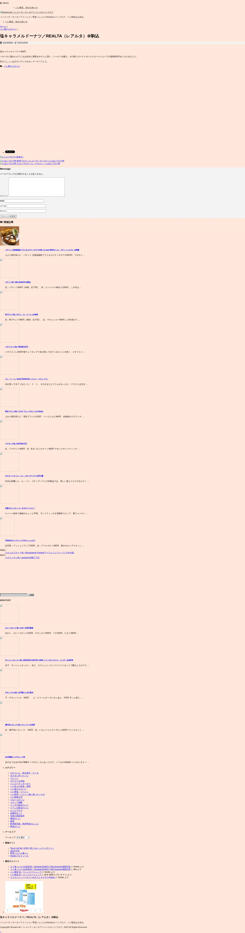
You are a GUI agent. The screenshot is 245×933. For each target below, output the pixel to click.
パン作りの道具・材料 (20, 786)
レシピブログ (16, 810)
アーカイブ (10, 837)
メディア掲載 (16, 802)
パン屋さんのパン (12, 66)
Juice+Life (15, 851)
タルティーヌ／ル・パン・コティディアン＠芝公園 (24, 476)
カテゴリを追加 (17, 781)
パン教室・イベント (19, 792)
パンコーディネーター (20, 784)
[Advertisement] (21, 90)
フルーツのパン (17, 800)
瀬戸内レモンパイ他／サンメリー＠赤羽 (20, 725)
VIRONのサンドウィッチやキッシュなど (20, 540)
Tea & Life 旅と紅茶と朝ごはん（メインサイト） (32, 848)
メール (3, 206)
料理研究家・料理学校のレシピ (24, 824)
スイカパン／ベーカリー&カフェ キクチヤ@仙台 (32, 877)
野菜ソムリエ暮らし (19, 853)
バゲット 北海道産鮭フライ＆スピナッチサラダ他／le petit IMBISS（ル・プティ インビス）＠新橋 (42, 250)
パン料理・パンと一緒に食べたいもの (27, 794)
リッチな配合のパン (19, 805)
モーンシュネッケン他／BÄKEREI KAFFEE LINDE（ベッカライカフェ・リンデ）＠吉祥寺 (39, 660)
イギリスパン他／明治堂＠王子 (16, 347)
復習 (12, 821)
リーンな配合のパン (19, 808)
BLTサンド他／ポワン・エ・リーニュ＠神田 (21, 314)
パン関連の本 (16, 797)
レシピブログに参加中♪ (12, 157)
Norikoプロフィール (19, 856)
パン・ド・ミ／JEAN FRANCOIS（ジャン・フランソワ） (26, 379)
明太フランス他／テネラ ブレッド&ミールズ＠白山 (24, 411)
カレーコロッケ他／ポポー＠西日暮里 (19, 628)
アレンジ (14, 778)
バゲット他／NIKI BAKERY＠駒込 (18, 282)
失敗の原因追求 (17, 816)
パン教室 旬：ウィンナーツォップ (25, 872)
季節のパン (15, 818)
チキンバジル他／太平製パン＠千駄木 (19, 692)
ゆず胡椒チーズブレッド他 (15, 757)
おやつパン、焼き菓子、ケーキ (24, 773)
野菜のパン (15, 826)
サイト (3, 211)
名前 (2, 201)
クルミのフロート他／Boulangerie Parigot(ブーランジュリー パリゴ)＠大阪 (39, 553)
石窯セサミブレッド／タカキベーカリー (20, 508)
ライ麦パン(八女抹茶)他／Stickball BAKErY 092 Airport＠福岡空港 (40, 867)
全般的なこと (16, 813)
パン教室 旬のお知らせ (26, 7)
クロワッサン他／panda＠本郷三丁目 (22, 558)
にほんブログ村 (57, 161)
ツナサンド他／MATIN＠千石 (16, 444)
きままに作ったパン (19, 776)
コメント (4, 196)
